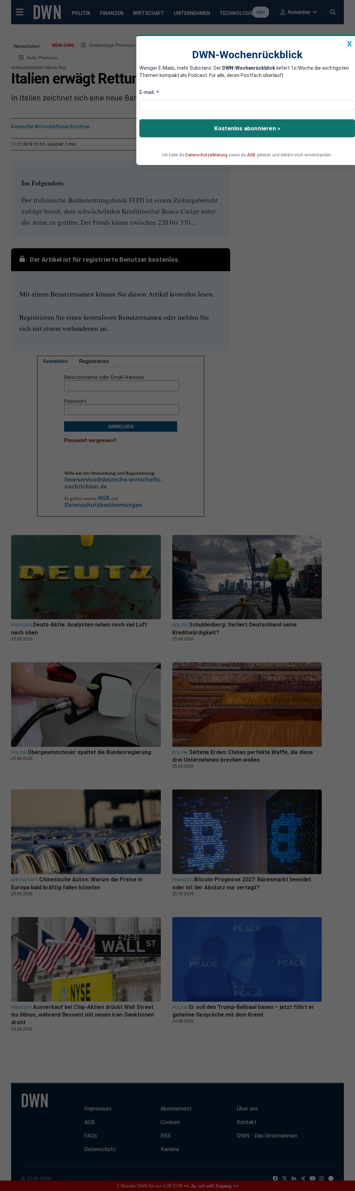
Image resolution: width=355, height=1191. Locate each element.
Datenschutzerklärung (206, 155)
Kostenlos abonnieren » (247, 128)
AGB (251, 155)
